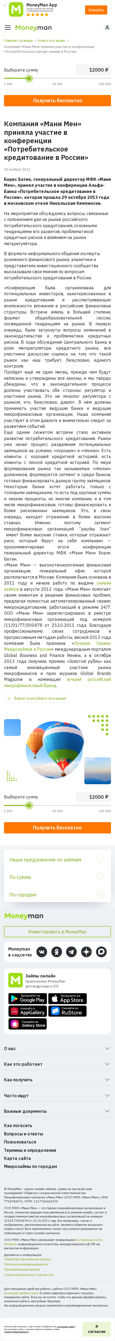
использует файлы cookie (21, 1293)
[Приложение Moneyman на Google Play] (27, 998)
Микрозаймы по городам (30, 1166)
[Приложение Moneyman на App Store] (67, 998)
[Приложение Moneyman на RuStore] (67, 1011)
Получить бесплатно (57, 828)
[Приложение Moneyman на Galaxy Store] (27, 1024)
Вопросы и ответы (23, 1133)
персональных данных (66, 1326)
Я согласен (96, 1329)
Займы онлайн (40, 976)
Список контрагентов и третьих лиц (29, 1275)
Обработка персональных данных (27, 1259)
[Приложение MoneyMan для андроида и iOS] (16, 981)
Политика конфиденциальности (26, 1264)
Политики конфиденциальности (16, 1332)
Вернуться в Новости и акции (40, 698)
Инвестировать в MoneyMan (57, 931)
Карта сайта (17, 1158)
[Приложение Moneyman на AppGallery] (27, 1011)
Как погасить (18, 1125)
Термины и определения (30, 1150)
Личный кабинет (107, 27)
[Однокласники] (56, 951)
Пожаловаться (20, 1142)
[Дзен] (86, 951)
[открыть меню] (7, 27)
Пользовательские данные (22, 1269)
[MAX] (101, 951)
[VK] (41, 951)
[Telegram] (71, 951)
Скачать (96, 10)
